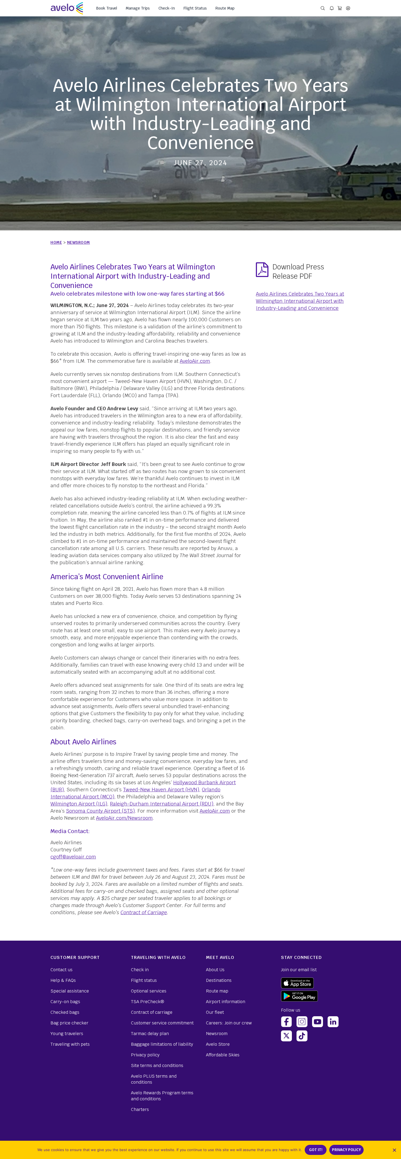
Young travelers (66, 1033)
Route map (217, 991)
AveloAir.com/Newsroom (124, 818)
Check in (140, 970)
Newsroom (78, 242)
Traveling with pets (70, 1044)
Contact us (61, 970)
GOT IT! (315, 1150)
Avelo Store (218, 1044)
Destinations (219, 980)
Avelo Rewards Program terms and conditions (162, 1096)
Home (56, 242)
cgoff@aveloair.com (73, 857)
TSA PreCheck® (147, 1002)
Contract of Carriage (144, 912)
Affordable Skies (223, 1055)
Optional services (148, 991)
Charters (140, 1109)
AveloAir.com (195, 361)
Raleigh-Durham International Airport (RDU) (161, 804)
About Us (215, 970)
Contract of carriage (151, 1012)
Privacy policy (145, 1055)
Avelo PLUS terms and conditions (153, 1079)
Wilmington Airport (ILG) (78, 804)
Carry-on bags (65, 1002)
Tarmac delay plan (150, 1033)
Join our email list (299, 970)
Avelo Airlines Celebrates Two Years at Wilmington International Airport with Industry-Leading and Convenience (300, 301)
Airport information (225, 1002)
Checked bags (64, 1012)
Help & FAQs (63, 980)
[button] (394, 1150)
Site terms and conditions (157, 1065)
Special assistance (69, 991)
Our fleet (215, 1012)
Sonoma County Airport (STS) (100, 811)
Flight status (144, 980)
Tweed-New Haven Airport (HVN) (161, 789)
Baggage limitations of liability (162, 1044)
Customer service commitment (162, 1023)
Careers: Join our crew (229, 1023)
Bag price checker (69, 1023)
